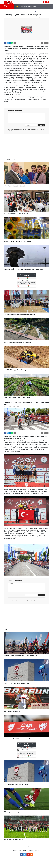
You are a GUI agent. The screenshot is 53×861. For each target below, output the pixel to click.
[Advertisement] (26, 147)
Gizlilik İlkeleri (30, 850)
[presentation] (8, 6)
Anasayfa (8, 11)
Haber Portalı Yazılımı (10, 859)
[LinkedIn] (10, 43)
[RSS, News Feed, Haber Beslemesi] (31, 854)
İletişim (24, 850)
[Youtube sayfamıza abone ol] (28, 854)
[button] (42, 43)
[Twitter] (8, 43)
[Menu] (44, 2)
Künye (20, 850)
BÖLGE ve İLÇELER (15, 11)
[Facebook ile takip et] (21, 854)
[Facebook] (5, 43)
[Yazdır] (15, 43)
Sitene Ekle (37, 850)
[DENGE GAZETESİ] (8, 1)
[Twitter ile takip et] (24, 854)
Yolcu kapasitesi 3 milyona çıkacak (28, 6)
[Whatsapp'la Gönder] (12, 43)
